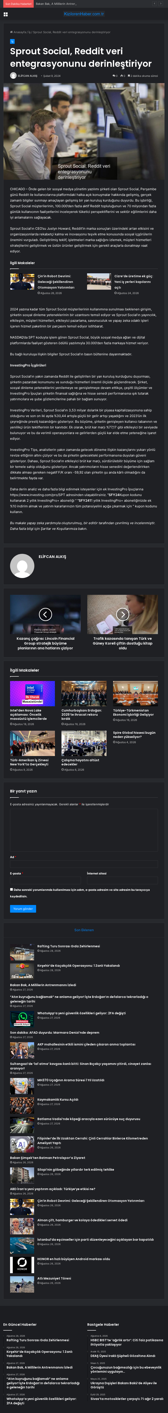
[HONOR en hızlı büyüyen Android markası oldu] (22, 1265)
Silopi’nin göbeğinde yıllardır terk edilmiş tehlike (75, 1169)
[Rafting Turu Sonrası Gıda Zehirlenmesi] (22, 952)
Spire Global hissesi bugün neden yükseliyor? (134, 734)
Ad (13, 857)
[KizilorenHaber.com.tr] (84, 14)
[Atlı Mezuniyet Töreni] (22, 1284)
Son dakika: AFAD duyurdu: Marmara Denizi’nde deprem (54, 1032)
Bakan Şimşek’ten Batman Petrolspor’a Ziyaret (47, 1158)
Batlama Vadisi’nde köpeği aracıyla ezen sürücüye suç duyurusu (88, 1119)
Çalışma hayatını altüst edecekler (80, 762)
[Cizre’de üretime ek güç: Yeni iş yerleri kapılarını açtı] (99, 281)
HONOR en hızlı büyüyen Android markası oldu (73, 1259)
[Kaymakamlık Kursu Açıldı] (22, 1105)
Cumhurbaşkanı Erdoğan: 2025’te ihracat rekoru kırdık (81, 714)
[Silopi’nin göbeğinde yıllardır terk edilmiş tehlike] (22, 1175)
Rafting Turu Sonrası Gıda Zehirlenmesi (68, 946)
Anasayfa (19, 32)
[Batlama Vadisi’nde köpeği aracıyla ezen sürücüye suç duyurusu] (22, 1125)
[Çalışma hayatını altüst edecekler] (83, 743)
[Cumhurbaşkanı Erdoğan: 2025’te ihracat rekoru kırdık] (83, 693)
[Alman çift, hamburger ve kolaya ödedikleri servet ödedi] (22, 1226)
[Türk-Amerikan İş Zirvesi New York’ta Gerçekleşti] (32, 743)
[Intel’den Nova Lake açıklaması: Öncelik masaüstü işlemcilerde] (32, 693)
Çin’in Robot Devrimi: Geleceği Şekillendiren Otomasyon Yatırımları (56, 282)
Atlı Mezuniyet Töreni (54, 1278)
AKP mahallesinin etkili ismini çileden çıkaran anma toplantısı (86, 1044)
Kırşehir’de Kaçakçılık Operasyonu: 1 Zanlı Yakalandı (78, 965)
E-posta (16, 873)
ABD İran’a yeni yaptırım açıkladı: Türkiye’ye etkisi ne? (52, 1189)
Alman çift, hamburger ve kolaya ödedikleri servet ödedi (82, 1220)
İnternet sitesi (97, 873)
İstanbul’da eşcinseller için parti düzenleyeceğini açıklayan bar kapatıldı (95, 1239)
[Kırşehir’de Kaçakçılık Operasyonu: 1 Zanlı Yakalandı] (22, 971)
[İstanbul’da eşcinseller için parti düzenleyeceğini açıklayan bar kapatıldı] (22, 1245)
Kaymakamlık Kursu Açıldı (57, 1099)
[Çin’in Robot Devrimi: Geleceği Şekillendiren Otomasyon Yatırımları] (22, 281)
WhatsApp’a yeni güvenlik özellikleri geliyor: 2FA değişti (81, 1013)
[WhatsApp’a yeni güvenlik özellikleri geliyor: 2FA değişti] (22, 1019)
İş (29, 32)
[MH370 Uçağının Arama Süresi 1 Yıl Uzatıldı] (22, 1086)
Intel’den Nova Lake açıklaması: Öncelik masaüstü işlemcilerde (28, 714)
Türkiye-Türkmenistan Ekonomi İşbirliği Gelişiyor (133, 712)
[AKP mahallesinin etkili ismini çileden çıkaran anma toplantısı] (22, 1050)
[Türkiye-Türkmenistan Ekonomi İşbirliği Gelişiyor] (135, 693)
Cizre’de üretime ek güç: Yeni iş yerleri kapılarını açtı (133, 282)
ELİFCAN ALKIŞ (27, 75)
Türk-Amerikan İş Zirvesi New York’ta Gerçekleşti (29, 762)
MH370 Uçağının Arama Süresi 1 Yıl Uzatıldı (70, 1080)
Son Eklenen (84, 930)
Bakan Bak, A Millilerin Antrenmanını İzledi (64, 3)
